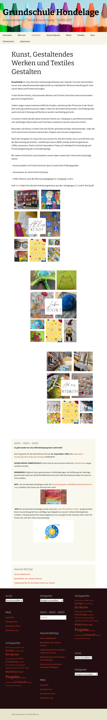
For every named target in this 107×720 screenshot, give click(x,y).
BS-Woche (81, 607)
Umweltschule (80, 463)
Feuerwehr (90, 615)
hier (17, 185)
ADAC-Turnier (89, 600)
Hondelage (90, 618)
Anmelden (10, 617)
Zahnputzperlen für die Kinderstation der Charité (34, 583)
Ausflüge (79, 603)
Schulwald (89, 634)
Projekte (82, 629)
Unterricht (36, 35)
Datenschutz (8, 41)
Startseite (7, 35)
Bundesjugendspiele (81, 611)
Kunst (78, 624)
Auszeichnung (87, 604)
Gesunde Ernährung (81, 618)
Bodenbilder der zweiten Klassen (28, 578)
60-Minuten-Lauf (80, 600)
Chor (90, 611)
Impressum (25, 41)
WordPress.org (12, 630)
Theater (98, 635)
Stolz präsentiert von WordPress (25, 714)
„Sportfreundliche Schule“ (68, 509)
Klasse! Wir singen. (92, 621)
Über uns (22, 35)
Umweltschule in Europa (82, 638)
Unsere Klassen (53, 35)
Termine (80, 35)
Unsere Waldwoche (22, 574)
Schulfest (92, 631)
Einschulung (80, 614)
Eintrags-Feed (11, 621)
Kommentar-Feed (13, 626)
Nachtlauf (88, 624)
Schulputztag (79, 635)
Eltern (68, 35)
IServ (92, 35)
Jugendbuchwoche (80, 621)
